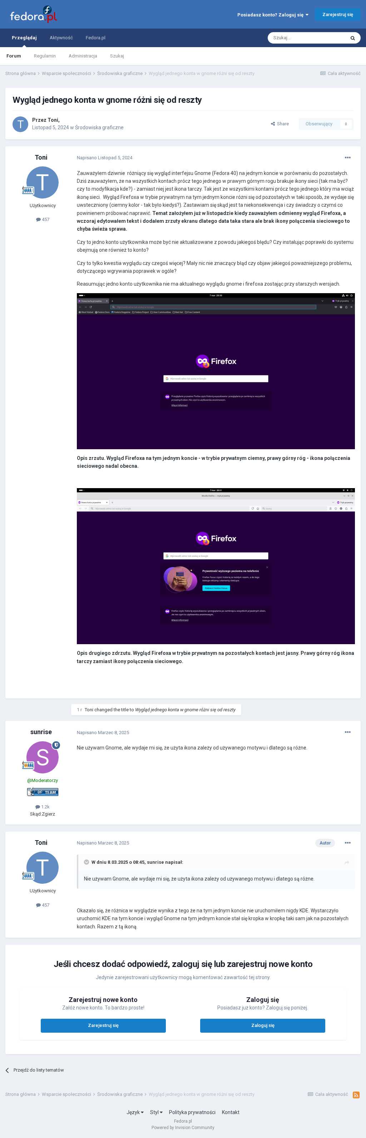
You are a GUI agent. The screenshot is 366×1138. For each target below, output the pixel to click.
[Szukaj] (353, 38)
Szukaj (117, 56)
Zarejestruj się (337, 14)
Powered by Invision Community (183, 1127)
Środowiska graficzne (99, 127)
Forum (13, 56)
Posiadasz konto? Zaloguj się (271, 14)
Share (282, 123)
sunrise (41, 732)
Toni (53, 120)
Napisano (104, 157)
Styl (155, 1112)
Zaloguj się (262, 1025)
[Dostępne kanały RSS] (356, 1095)
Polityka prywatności (192, 1112)
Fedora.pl (95, 37)
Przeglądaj (24, 37)
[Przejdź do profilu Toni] (20, 124)
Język (134, 1112)
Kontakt (230, 1112)
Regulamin (45, 56)
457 (45, 219)
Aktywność (61, 37)
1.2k (45, 806)
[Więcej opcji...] (348, 158)
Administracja (83, 56)
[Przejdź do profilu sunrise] (42, 757)
